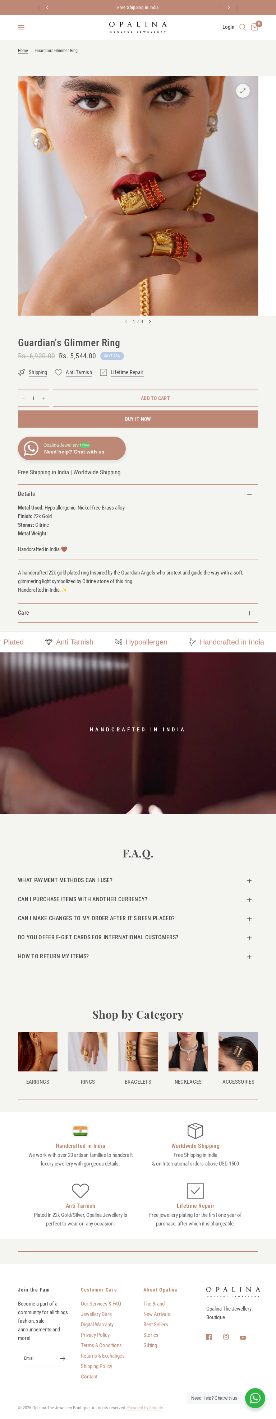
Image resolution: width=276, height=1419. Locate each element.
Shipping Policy (96, 1366)
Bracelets (138, 1082)
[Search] (243, 27)
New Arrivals (156, 1314)
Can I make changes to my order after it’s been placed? (96, 918)
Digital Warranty (97, 1324)
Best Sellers (155, 1324)
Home (23, 50)
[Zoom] (243, 91)
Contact (89, 1376)
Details (26, 493)
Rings (88, 1082)
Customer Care (99, 1289)
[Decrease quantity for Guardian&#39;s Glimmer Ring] (23, 398)
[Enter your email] (63, 1358)
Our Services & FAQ (101, 1304)
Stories (150, 1335)
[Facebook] (214, 1337)
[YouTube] (248, 1338)
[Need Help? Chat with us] (255, 1398)
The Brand (154, 1304)
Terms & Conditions (101, 1345)
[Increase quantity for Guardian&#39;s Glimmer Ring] (43, 398)
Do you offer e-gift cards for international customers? (98, 937)
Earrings (37, 1082)
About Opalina (160, 1289)
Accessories (238, 1082)
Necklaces (188, 1082)
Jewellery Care (96, 1314)
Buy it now (138, 419)
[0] (253, 27)
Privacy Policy (95, 1335)
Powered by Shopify (145, 1407)
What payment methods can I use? (65, 880)
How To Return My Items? (53, 956)
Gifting (150, 1345)
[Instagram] (231, 1337)
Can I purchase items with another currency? (83, 899)
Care (23, 612)
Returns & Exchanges (103, 1356)
